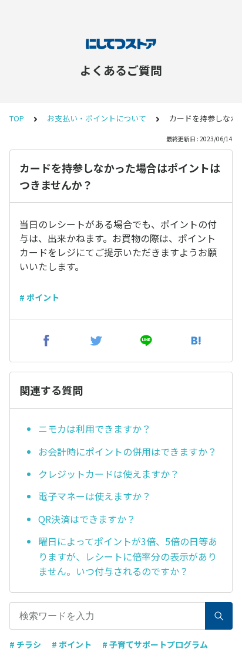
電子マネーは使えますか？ (94, 496)
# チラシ (25, 644)
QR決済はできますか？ (87, 519)
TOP (16, 118)
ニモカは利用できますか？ (94, 429)
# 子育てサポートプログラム (155, 644)
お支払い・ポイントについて (96, 118)
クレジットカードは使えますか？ (108, 474)
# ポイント (39, 297)
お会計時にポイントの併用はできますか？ (127, 451)
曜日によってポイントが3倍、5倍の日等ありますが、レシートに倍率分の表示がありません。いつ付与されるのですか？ (127, 556)
